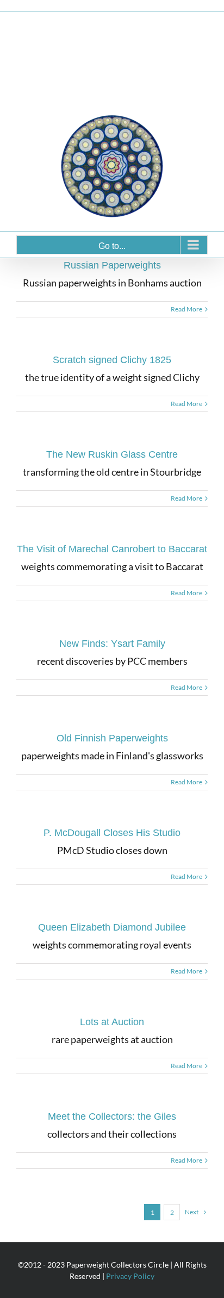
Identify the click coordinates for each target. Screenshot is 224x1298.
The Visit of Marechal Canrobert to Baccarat (112, 549)
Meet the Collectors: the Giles (112, 1116)
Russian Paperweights (112, 265)
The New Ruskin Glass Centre (112, 454)
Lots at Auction (112, 1021)
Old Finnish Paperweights (112, 738)
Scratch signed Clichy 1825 (112, 359)
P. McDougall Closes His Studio (112, 832)
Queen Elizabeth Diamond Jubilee (112, 927)
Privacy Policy (130, 1276)
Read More (186, 309)
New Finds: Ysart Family (112, 643)
